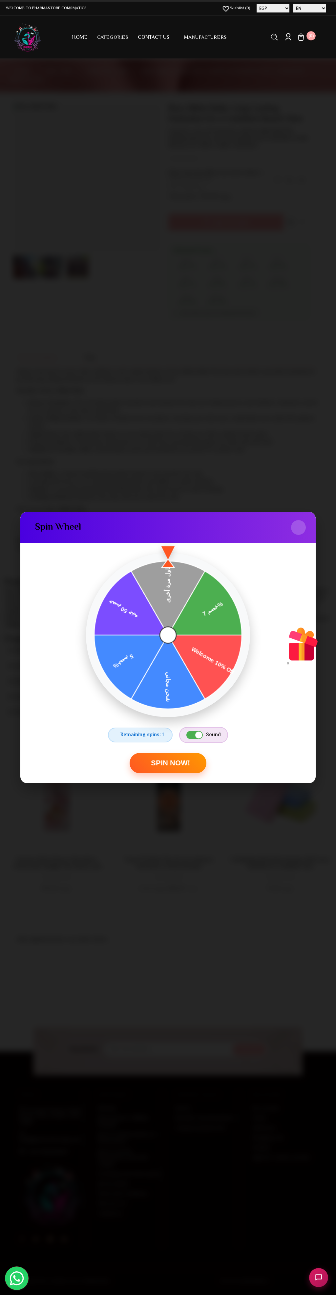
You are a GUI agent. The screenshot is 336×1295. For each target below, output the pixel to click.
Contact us (153, 37)
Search (274, 37)
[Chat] (318, 1277)
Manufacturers (205, 37)
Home (79, 37)
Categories (112, 37)
